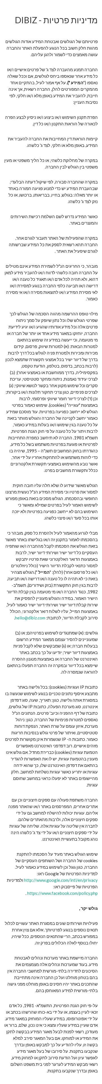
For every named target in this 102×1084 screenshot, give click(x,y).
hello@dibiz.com (30, 617)
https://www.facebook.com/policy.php (62, 893)
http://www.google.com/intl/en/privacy (61, 880)
